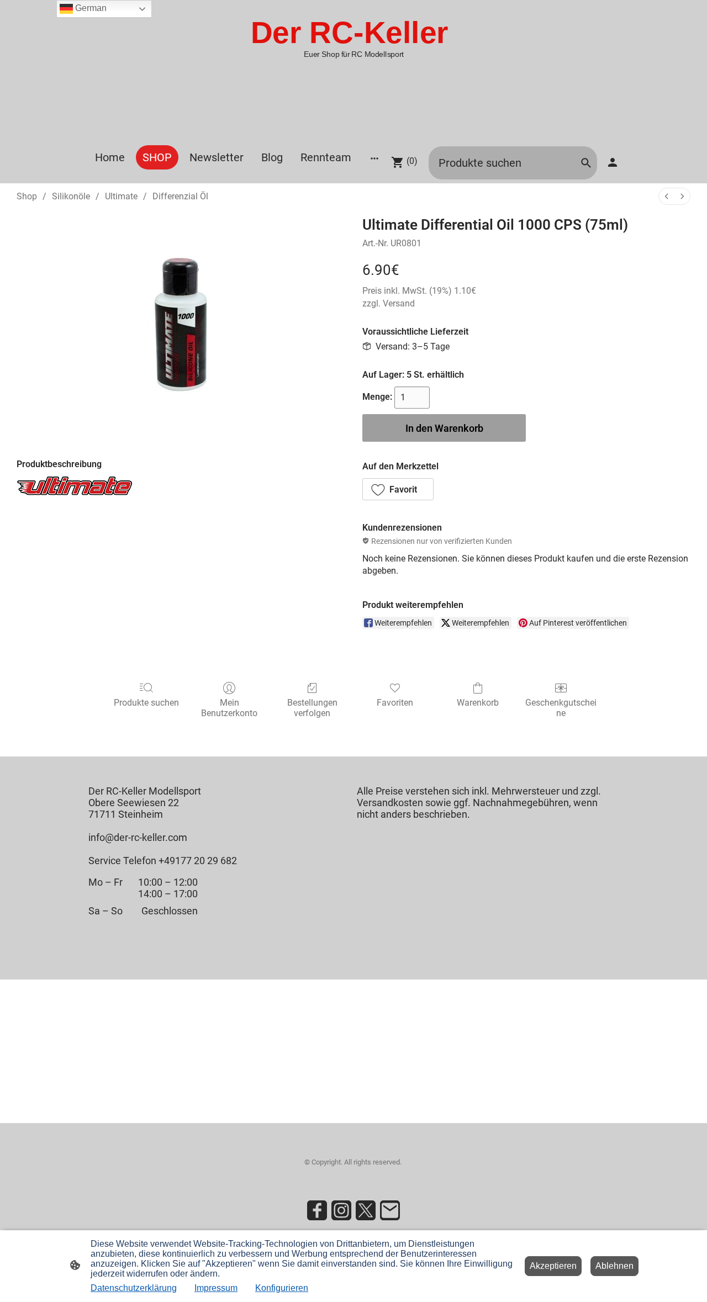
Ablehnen (614, 1266)
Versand (399, 303)
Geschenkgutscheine (561, 707)
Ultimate (121, 196)
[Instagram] (341, 1210)
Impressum (216, 1288)
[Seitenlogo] (353, 131)
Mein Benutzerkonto (229, 707)
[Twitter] (366, 1210)
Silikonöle (71, 196)
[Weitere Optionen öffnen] (374, 158)
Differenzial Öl (180, 196)
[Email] (390, 1210)
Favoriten (395, 702)
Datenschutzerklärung (134, 1288)
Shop (27, 196)
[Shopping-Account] (612, 162)
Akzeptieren (553, 1266)
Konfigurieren (281, 1288)
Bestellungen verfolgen (312, 707)
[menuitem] (666, 196)
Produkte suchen (146, 702)
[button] (398, 489)
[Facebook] (317, 1210)
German (90, 8)
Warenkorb (478, 702)
